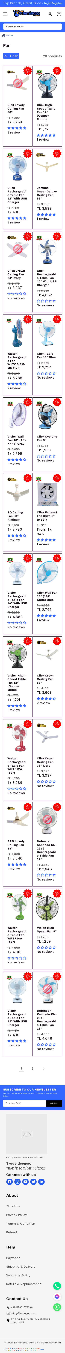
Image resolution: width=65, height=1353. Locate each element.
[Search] (58, 26)
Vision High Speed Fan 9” (47, 929)
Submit (54, 1103)
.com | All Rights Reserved (44, 1342)
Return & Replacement (23, 1284)
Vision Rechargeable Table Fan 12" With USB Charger (17, 1018)
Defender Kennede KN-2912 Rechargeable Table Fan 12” (47, 850)
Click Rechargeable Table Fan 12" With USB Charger (17, 195)
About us (13, 1206)
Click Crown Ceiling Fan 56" (46, 679)
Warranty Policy (18, 1275)
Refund (11, 1232)
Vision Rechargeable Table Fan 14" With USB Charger (17, 600)
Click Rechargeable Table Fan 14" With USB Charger (47, 278)
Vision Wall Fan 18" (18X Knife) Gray (17, 440)
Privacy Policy (16, 1215)
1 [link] (21, 1068)
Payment (13, 1258)
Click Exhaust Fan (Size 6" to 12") (47, 516)
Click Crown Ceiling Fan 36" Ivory (46, 762)
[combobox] (32, 27)
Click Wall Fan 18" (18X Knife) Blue (47, 596)
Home (9, 35)
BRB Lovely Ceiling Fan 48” (16, 845)
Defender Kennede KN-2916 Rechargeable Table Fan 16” (47, 1019)
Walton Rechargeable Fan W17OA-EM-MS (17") (16, 361)
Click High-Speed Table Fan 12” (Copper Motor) (46, 112)
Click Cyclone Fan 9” (47, 438)
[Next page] (43, 1068)
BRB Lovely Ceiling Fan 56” (16, 108)
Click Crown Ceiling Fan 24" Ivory (16, 274)
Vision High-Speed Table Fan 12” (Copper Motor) (16, 683)
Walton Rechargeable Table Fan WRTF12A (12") (16, 765)
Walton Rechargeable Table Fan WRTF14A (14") (16, 935)
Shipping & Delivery (20, 1267)
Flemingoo (20, 1342)
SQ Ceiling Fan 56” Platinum (15, 516)
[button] (58, 14)
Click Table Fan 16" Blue (46, 355)
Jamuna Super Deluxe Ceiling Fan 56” (47, 193)
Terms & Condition (20, 1224)
